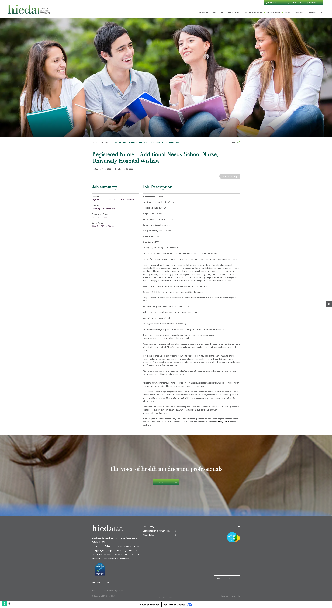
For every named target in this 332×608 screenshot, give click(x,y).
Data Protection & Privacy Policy (156, 531)
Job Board (296, 2)
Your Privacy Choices (174, 604)
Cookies (170, 597)
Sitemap (162, 597)
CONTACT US (223, 578)
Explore (160, 482)
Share (233, 142)
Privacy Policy (148, 535)
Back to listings (230, 176)
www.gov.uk (223, 422)
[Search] (321, 12)
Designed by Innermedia (230, 596)
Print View (96, 590)
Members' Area (276, 2)
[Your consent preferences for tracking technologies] (9, 603)
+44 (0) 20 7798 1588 (104, 582)
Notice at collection (149, 604)
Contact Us (314, 2)
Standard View (107, 590)
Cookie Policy (148, 526)
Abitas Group (111, 546)
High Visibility (120, 590)
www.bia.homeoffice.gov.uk (156, 413)
